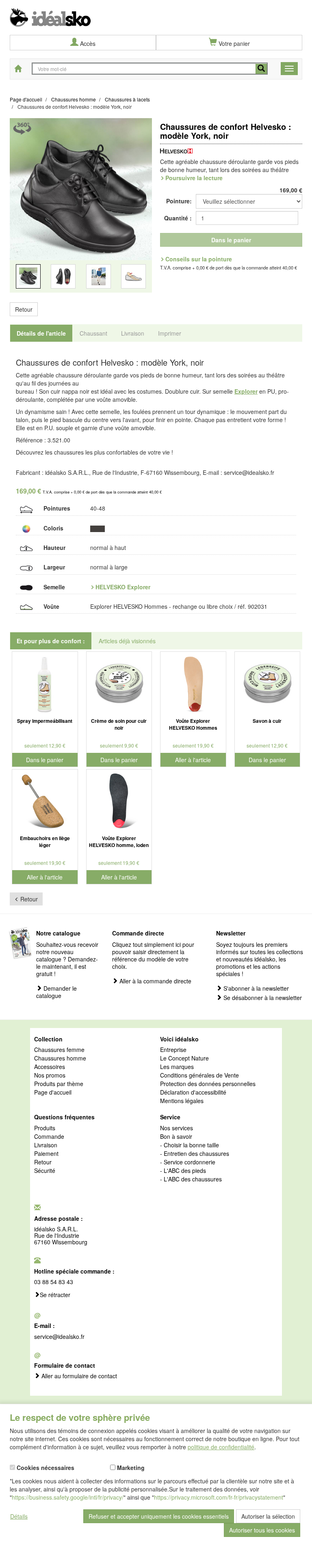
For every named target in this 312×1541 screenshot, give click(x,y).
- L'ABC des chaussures (191, 1179)
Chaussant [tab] (93, 333)
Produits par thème (58, 1084)
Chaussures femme (59, 1050)
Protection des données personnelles (208, 1084)
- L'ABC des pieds (183, 1171)
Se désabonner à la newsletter (262, 998)
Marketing (130, 1467)
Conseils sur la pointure (198, 259)
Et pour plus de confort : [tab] (51, 641)
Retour (23, 309)
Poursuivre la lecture (194, 178)
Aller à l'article (193, 760)
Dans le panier (231, 240)
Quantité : (178, 218)
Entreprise (173, 1050)
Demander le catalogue (56, 992)
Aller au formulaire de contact (78, 1376)
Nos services (176, 1128)
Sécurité (44, 1171)
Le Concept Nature (184, 1058)
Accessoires (49, 1067)
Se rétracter (55, 1295)
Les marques (177, 1067)
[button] (20, 210)
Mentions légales (182, 1101)
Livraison (45, 1145)
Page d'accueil (53, 1092)
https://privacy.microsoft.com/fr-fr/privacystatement (218, 1497)
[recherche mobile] (261, 69)
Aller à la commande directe (154, 981)
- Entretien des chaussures (194, 1153)
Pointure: (179, 201)
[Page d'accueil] (156, 13)
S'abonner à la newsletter (255, 988)
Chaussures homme (60, 1058)
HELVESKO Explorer (122, 587)
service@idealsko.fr (59, 1336)
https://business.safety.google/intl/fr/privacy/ (68, 1497)
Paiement (46, 1153)
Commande (49, 1136)
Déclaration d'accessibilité (193, 1092)
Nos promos (49, 1075)
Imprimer (169, 333)
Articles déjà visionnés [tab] (127, 641)
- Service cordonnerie (187, 1162)
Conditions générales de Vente (199, 1075)
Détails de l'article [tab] (41, 333)
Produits (44, 1128)
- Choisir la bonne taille (189, 1145)
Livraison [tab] (132, 333)
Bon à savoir (176, 1136)
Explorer (246, 391)
